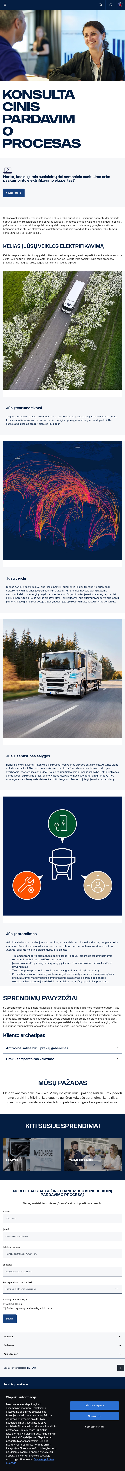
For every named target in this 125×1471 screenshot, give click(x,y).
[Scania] (120, 4)
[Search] (100, 5)
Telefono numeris (11, 1247)
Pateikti (9, 1319)
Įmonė (6, 1229)
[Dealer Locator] (110, 5)
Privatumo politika (12, 1304)
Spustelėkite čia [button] (13, 193)
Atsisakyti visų (94, 1416)
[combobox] (62, 1289)
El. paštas (7, 1265)
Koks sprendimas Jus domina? (17, 1282)
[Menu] (4, 4)
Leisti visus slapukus (94, 1405)
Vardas (6, 1211)
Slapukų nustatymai (94, 1427)
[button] (62, 1336)
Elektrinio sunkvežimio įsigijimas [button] (20, 1289)
